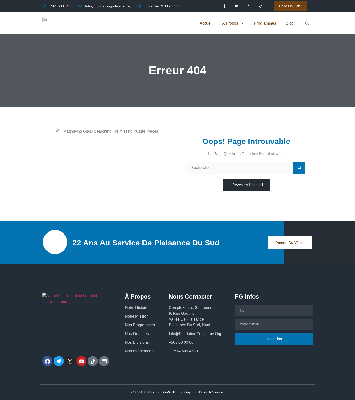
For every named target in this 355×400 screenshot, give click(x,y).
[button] (307, 23)
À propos (230, 23)
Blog (290, 23)
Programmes (265, 23)
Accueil (206, 23)
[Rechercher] (299, 168)
